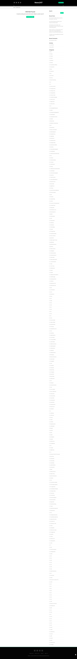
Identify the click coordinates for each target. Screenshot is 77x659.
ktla (50, 311)
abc (50, 73)
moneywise (52, 367)
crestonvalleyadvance (53, 179)
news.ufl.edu (52, 397)
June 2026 (52, 44)
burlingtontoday (52, 142)
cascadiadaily (52, 151)
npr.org (51, 417)
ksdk (51, 304)
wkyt (51, 597)
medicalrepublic (53, 346)
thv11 (51, 512)
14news (51, 58)
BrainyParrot (52, 138)
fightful (51, 214)
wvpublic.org (52, 631)
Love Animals (52, 337)
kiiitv (51, 298)
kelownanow (52, 294)
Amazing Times (52, 90)
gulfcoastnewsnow (53, 244)
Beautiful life (52, 127)
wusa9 (51, 629)
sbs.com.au (52, 456)
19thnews (51, 60)
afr (50, 82)
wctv (51, 564)
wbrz (51, 558)
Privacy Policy (37, 653)
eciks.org (51, 188)
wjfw (51, 590)
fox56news (52, 222)
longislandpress (52, 335)
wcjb (51, 560)
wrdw (51, 612)
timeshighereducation (53, 514)
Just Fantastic (52, 289)
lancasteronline (52, 324)
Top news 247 (52, 521)
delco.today (52, 183)
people (51, 434)
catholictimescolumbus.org (54, 153)
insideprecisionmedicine (54, 274)
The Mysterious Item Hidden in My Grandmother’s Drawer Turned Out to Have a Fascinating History (56, 26)
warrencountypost (53, 549)
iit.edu (51, 263)
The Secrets (52, 493)
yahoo (51, 640)
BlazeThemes (47, 655)
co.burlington (52, 170)
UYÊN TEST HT (52, 538)
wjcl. (51, 588)
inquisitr (51, 272)
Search (50, 11)
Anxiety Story (52, 103)
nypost (51, 419)
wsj (50, 614)
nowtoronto (52, 415)
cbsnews (51, 157)
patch (51, 432)
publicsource (52, 441)
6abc (51, 69)
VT (50, 545)
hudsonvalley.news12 (53, 259)
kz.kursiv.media (52, 320)
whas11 (51, 577)
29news (51, 62)
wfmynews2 (52, 575)
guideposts (52, 242)
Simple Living (52, 473)
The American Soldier (53, 482)
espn (51, 194)
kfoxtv (51, 296)
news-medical (52, 389)
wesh (51, 568)
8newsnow (52, 71)
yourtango (51, 644)
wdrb (51, 566)
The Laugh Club (52, 486)
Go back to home (30, 16)
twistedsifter (52, 527)
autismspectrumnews (53, 116)
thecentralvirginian (53, 497)
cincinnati (51, 162)
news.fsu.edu (52, 393)
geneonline (52, 237)
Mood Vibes (52, 369)
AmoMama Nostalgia (53, 97)
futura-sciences (52, 235)
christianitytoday (53, 159)
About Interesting (53, 79)
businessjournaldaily (53, 144)
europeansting (52, 198)
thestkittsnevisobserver (54, 508)
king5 (51, 300)
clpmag (51, 166)
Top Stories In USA (53, 523)
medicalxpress (52, 348)
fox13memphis (52, 216)
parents (51, 430)
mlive (51, 363)
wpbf (51, 607)
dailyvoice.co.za (52, 181)
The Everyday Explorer (53, 484)
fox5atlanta (52, 224)
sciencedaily (52, 460)
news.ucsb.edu (52, 395)
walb (51, 547)
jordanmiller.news (53, 285)
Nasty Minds (52, 376)
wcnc (51, 562)
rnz (50, 452)
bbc (50, 125)
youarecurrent (52, 642)
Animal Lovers (52, 99)
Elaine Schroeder (53, 192)
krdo (51, 302)
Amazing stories (52, 88)
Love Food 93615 (53, 339)
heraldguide (52, 250)
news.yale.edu (52, 400)
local (51, 330)
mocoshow (52, 365)
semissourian (52, 467)
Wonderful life (52, 605)
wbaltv (51, 553)
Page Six (51, 428)
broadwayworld (52, 140)
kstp (51, 309)
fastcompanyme (53, 211)
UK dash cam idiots (53, 529)
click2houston (52, 164)
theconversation (52, 499)
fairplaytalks (52, 207)
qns (50, 445)
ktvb (51, 313)
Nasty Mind (52, 374)
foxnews (51, 229)
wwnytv (51, 633)
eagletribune (52, 185)
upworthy (51, 534)
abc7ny (51, 77)
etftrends (51, 196)
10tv (51, 51)
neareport (51, 382)
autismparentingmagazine (54, 112)
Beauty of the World (53, 129)
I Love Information (53, 261)
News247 (38, 2)
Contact (42, 653)
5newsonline (52, 66)
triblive (51, 525)
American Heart (52, 95)
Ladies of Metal (52, 322)
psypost (51, 439)
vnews (51, 542)
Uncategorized (52, 532)
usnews (51, 536)
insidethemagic (52, 276)
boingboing (52, 136)
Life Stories (52, 326)
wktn (51, 594)
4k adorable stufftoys (53, 64)
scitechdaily (52, 462)
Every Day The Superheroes (54, 203)
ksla (50, 307)
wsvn (51, 618)
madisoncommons (53, 343)
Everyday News (52, 205)
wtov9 (51, 627)
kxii (50, 315)
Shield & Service (52, 471)
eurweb (51, 201)
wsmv (51, 616)
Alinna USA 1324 (52, 86)
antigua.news (52, 101)
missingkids (52, 361)
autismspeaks (52, 114)
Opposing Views (52, 423)
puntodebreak (52, 443)
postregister (52, 436)
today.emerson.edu (53, 519)
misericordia (52, 359)
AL (50, 84)
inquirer (51, 270)
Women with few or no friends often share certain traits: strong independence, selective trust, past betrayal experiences (56, 30)
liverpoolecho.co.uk (53, 328)
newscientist (52, 402)
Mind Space (52, 354)
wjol (50, 592)
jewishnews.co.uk (53, 283)
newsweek (52, 408)
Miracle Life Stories (53, 356)
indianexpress (52, 268)
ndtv (51, 380)
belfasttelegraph (53, 131)
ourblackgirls (52, 426)
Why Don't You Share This (54, 579)
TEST (51, 480)
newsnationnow (52, 404)
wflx (50, 573)
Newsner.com (52, 406)
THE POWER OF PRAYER (54, 488)
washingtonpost (52, 551)
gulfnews (51, 246)
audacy (51, 110)
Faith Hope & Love (53, 209)
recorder (51, 447)
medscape (52, 350)
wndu (51, 601)
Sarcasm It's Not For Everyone (55, 454)
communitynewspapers (54, 172)
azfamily (51, 118)
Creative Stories (52, 177)
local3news (52, 333)
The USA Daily (52, 495)
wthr (51, 620)
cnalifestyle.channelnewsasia (55, 168)
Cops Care (52, 175)
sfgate (51, 469)
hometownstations (53, 255)
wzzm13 (51, 638)
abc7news (51, 75)
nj (50, 410)
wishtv (51, 581)
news (51, 387)
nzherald (51, 421)
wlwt (51, 599)
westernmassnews (53, 571)
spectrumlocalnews (53, 475)
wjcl (50, 586)
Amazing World (52, 92)
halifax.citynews (52, 248)
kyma (51, 317)
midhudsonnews (53, 352)
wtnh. (51, 625)
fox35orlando (52, 220)
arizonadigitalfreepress (54, 108)
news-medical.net (53, 391)
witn (51, 584)
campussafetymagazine (54, 149)
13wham (51, 56)
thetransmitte (52, 510)
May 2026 (51, 47)
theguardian (52, 501)
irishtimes (51, 281)
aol (50, 105)
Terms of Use (31, 653)
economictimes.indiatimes (54, 190)
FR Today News (52, 231)
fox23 (51, 218)
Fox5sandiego (52, 227)
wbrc (51, 555)
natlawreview (52, 378)
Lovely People (52, 341)
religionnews (52, 449)
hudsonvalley (52, 257)
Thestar (51, 506)
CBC (51, 155)
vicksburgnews (52, 540)
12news (51, 53)
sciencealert (52, 458)
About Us (46, 653)
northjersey (52, 413)
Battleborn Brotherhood (54, 123)
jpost (51, 287)
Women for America (53, 603)
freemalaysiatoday (53, 233)
